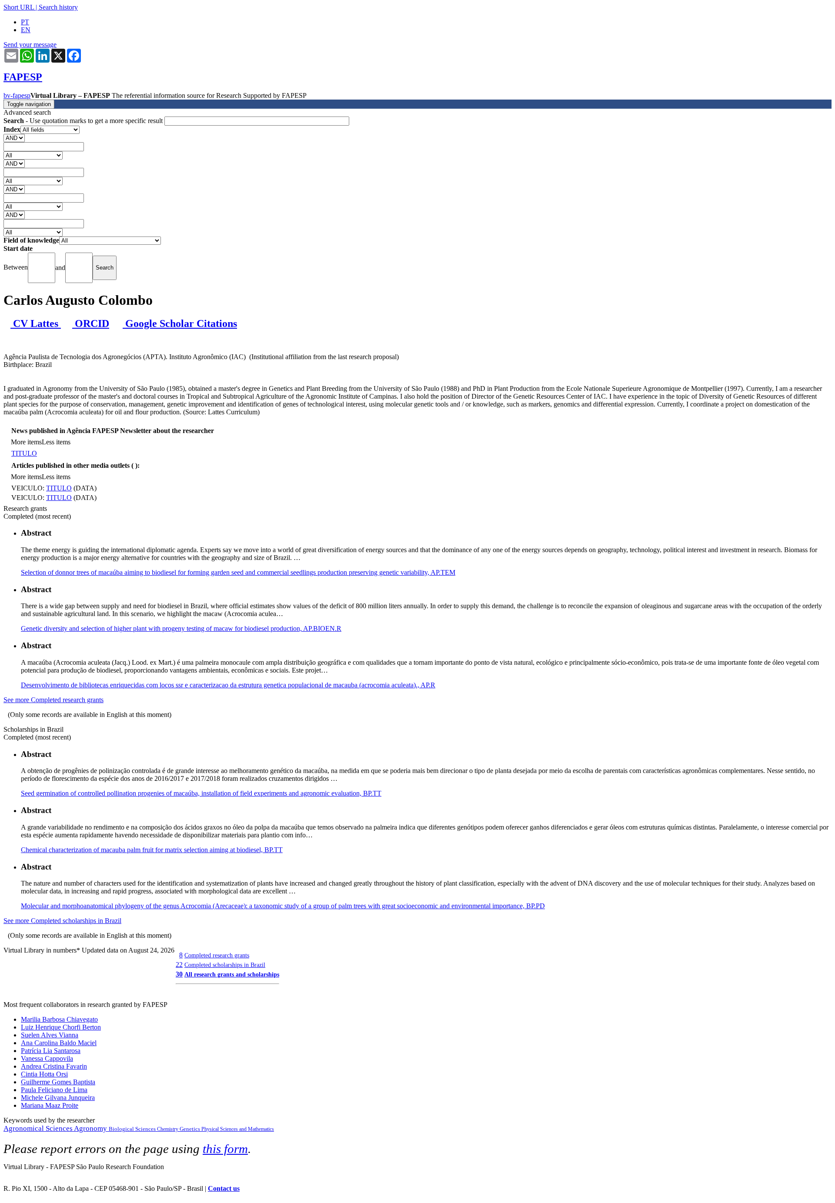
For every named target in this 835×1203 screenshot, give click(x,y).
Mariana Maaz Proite (49, 1105)
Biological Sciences (133, 1129)
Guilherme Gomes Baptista (58, 1082)
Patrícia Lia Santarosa (50, 1050)
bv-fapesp (16, 95)
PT (25, 22)
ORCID (90, 323)
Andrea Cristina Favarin (54, 1066)
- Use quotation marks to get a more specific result (83, 120)
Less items (56, 442)
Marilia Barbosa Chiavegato (59, 1019)
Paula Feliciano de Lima (54, 1089)
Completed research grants (216, 955)
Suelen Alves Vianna (49, 1035)
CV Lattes (35, 323)
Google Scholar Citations (180, 323)
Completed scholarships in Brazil (224, 964)
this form (225, 1149)
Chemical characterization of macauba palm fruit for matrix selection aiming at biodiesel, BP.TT (152, 849)
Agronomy (91, 1128)
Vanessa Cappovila (47, 1058)
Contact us (224, 1188)
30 (179, 974)
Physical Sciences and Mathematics (237, 1129)
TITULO (24, 453)
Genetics (190, 1129)
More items (26, 442)
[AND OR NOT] (14, 137)
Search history (58, 7)
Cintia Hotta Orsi (44, 1074)
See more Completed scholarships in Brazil (62, 920)
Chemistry (168, 1129)
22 (179, 964)
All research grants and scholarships (231, 974)
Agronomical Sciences (38, 1128)
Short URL (18, 7)
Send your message (30, 44)
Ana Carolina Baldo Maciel (59, 1042)
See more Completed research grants (53, 699)
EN (25, 29)
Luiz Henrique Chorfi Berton (61, 1027)
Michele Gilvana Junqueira (58, 1097)
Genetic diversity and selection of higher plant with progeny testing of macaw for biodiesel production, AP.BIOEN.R (181, 628)
